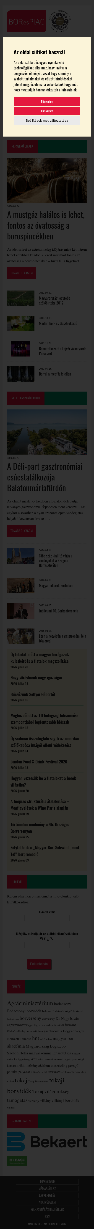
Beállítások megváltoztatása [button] (47, 120)
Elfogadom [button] (47, 101)
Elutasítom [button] (47, 111)
